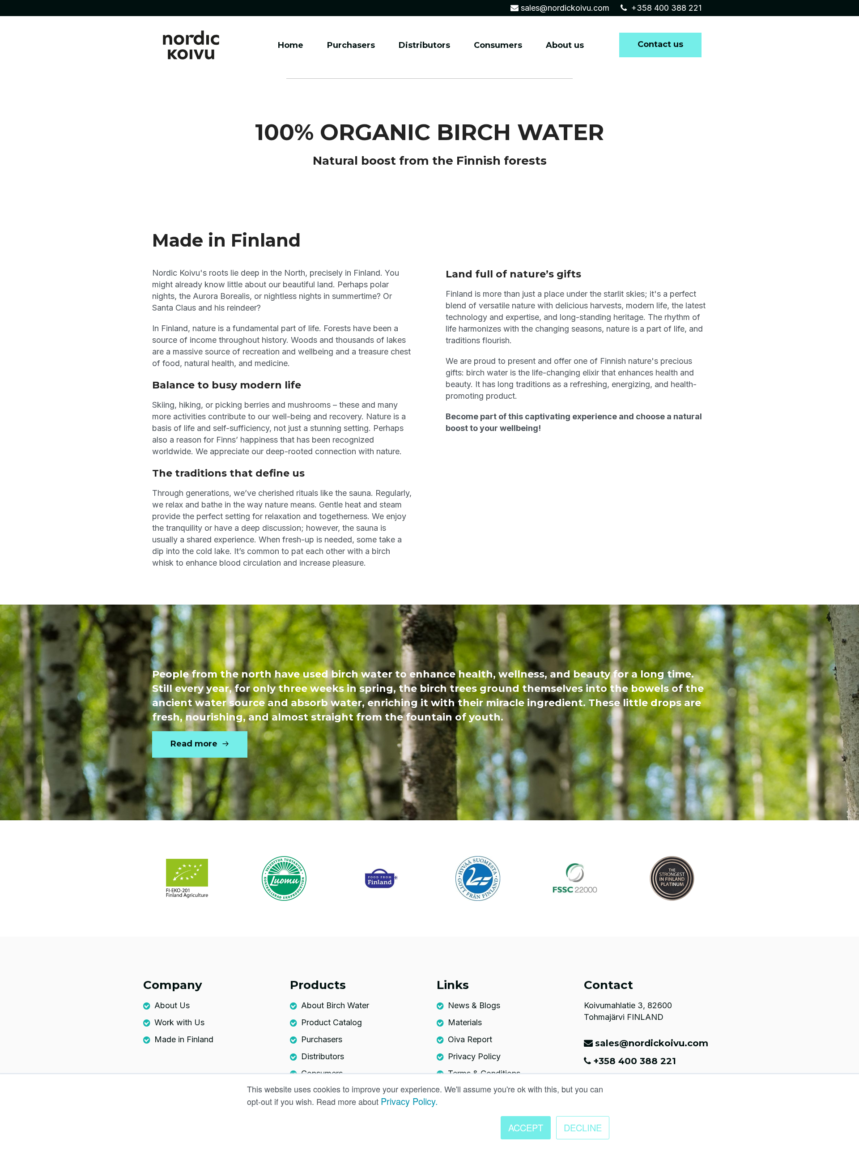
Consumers (498, 45)
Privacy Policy (474, 1056)
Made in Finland (183, 1039)
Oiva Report (470, 1039)
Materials (465, 1022)
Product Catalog (331, 1022)
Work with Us (179, 1022)
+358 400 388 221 (665, 8)
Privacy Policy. (409, 1101)
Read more (195, 744)
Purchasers (351, 45)
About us (565, 45)
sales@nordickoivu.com (565, 8)
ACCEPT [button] (525, 1127)
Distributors (424, 45)
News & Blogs (474, 1005)
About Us (172, 1005)
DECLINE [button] (583, 1127)
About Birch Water (335, 1005)
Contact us (660, 44)
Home (290, 45)
